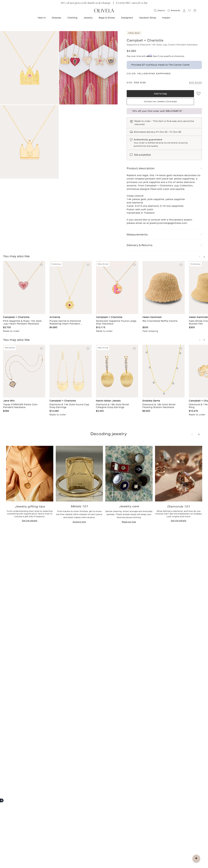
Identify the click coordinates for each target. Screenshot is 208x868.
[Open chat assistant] (196, 858)
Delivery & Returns (139, 245)
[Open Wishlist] (189, 10)
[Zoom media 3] (29, 141)
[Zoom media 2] (88, 67)
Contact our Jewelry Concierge (160, 101)
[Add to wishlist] (198, 94)
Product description (141, 168)
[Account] (184, 10)
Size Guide (195, 82)
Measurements (137, 234)
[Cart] (194, 10)
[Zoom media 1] (29, 67)
